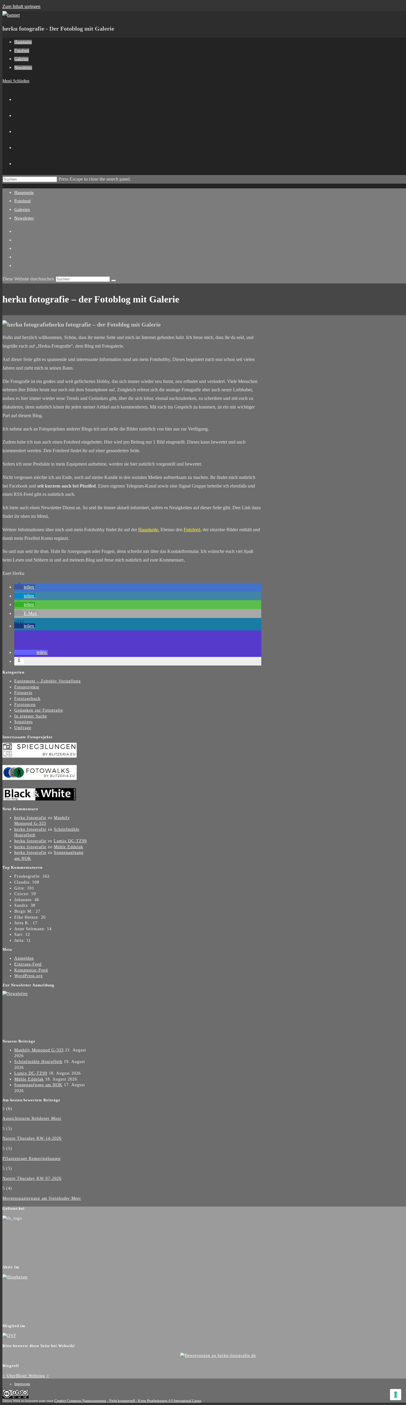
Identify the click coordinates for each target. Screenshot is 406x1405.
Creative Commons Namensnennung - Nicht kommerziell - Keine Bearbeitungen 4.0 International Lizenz (127, 1401)
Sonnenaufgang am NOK (38, 1085)
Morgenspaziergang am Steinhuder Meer (41, 1198)
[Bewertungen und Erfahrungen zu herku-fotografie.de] (218, 1355)
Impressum (22, 1384)
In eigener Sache (30, 716)
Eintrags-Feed (28, 964)
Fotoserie (23, 692)
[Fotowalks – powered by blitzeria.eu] (39, 778)
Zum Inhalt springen (21, 6)
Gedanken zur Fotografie (38, 710)
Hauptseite (24, 192)
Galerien (22, 209)
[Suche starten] (113, 280)
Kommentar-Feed (31, 970)
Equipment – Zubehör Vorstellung (47, 681)
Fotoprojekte (26, 687)
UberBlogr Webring (26, 1376)
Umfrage (22, 728)
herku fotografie (30, 818)
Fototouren (25, 704)
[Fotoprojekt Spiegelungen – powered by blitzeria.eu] (39, 756)
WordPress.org (28, 976)
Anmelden (24, 958)
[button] (24, 586)
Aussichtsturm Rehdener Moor (32, 1118)
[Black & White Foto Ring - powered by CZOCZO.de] (39, 800)
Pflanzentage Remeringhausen (31, 1158)
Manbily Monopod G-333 (39, 1050)
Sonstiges (23, 722)
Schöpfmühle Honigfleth (38, 1061)
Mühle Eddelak (68, 847)
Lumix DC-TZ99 (70, 841)
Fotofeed (22, 200)
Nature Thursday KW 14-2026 (32, 1138)
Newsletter (24, 218)
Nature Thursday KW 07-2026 (32, 1178)
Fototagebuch (27, 698)
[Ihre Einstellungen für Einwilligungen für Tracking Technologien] (395, 1394)
